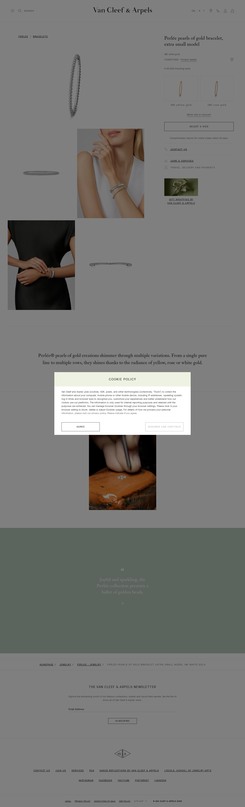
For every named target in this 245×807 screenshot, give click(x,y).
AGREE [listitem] (81, 426)
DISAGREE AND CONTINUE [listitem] (164, 426)
